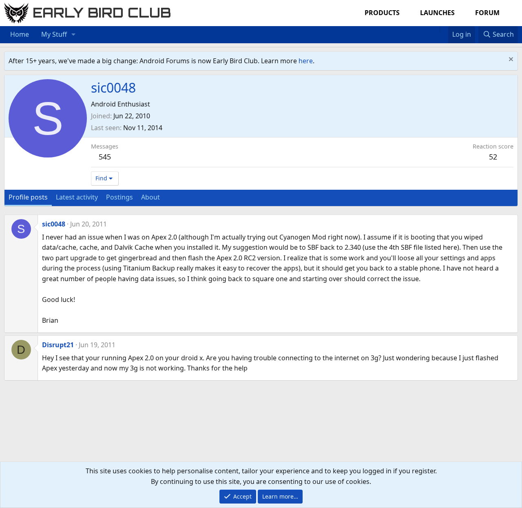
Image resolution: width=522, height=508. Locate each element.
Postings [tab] (119, 197)
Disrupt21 (58, 344)
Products (382, 12)
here (306, 60)
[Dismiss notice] (510, 60)
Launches (437, 12)
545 (105, 157)
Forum (487, 12)
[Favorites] (444, 29)
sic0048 (53, 224)
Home (19, 34)
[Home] (435, 29)
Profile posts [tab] (28, 197)
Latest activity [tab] (77, 197)
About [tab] (150, 197)
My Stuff (54, 34)
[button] (74, 34)
